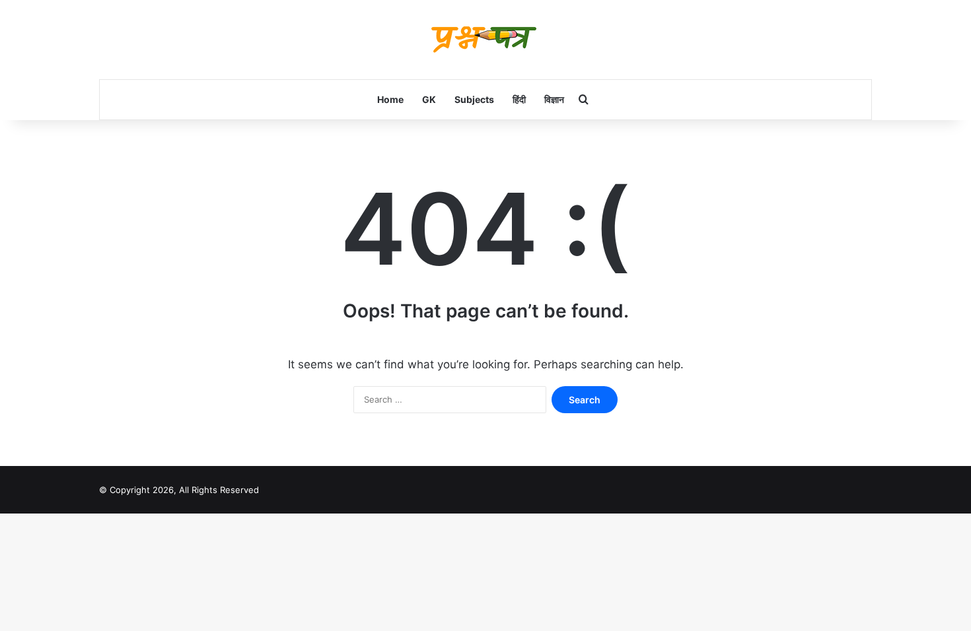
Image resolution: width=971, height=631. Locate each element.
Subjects (474, 99)
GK (429, 99)
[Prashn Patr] (485, 39)
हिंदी (519, 99)
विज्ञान (554, 99)
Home (390, 99)
